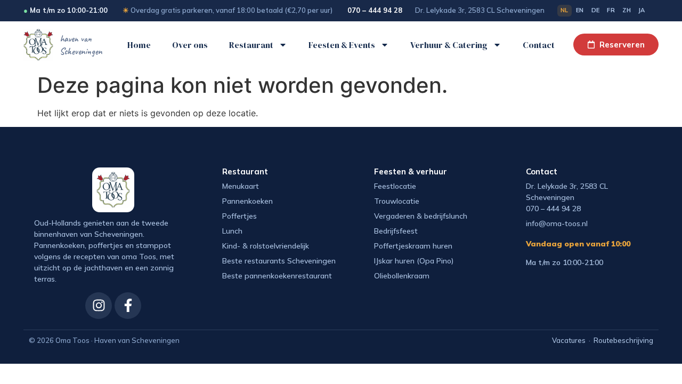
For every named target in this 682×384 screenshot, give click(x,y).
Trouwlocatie (396, 201)
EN (580, 10)
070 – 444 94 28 (374, 10)
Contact (539, 45)
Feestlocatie (395, 186)
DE (595, 10)
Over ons (190, 45)
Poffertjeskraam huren (413, 246)
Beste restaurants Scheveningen (279, 261)
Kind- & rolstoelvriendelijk (265, 246)
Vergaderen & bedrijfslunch (420, 216)
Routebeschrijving (623, 340)
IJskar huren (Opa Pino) (413, 261)
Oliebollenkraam (401, 276)
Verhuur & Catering (449, 45)
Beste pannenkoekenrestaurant (277, 276)
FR (611, 10)
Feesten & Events (341, 45)
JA (641, 10)
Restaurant (251, 45)
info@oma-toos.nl (557, 223)
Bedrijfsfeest (396, 231)
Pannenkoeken (247, 201)
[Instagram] (98, 305)
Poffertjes (239, 216)
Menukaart (240, 186)
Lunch (232, 231)
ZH (626, 10)
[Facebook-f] (128, 305)
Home (139, 45)
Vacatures (569, 340)
